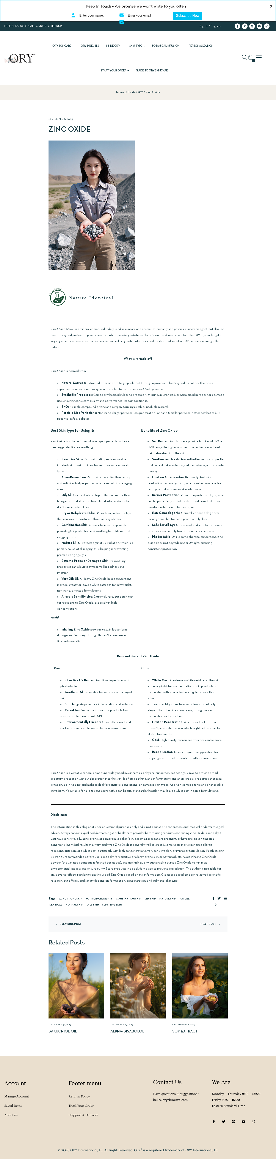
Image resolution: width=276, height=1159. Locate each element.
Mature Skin (167, 899)
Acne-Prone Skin (70, 899)
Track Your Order (81, 1106)
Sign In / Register (210, 26)
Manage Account (16, 1096)
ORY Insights (90, 46)
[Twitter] (223, 1121)
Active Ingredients (99, 899)
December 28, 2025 (183, 1025)
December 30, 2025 (60, 1025)
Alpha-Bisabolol (127, 1031)
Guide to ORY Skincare (152, 70)
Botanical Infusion (166, 46)
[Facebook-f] (237, 26)
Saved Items (13, 1106)
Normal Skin (74, 905)
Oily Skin (92, 905)
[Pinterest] (252, 26)
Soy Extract (185, 1031)
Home (120, 92)
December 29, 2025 (121, 1025)
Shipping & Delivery (83, 1115)
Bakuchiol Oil (63, 1031)
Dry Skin (150, 899)
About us (11, 1115)
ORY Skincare (62, 46)
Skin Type (136, 46)
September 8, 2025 (61, 119)
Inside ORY (113, 46)
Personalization (201, 46)
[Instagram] (267, 26)
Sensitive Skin (112, 905)
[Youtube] (259, 26)
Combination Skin (128, 899)
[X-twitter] (245, 26)
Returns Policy (79, 1096)
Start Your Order (114, 70)
